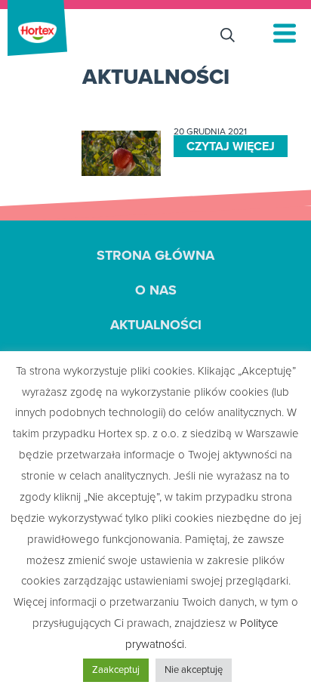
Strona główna (155, 255)
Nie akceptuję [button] (194, 670)
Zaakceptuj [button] (116, 670)
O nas (156, 290)
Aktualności (156, 324)
